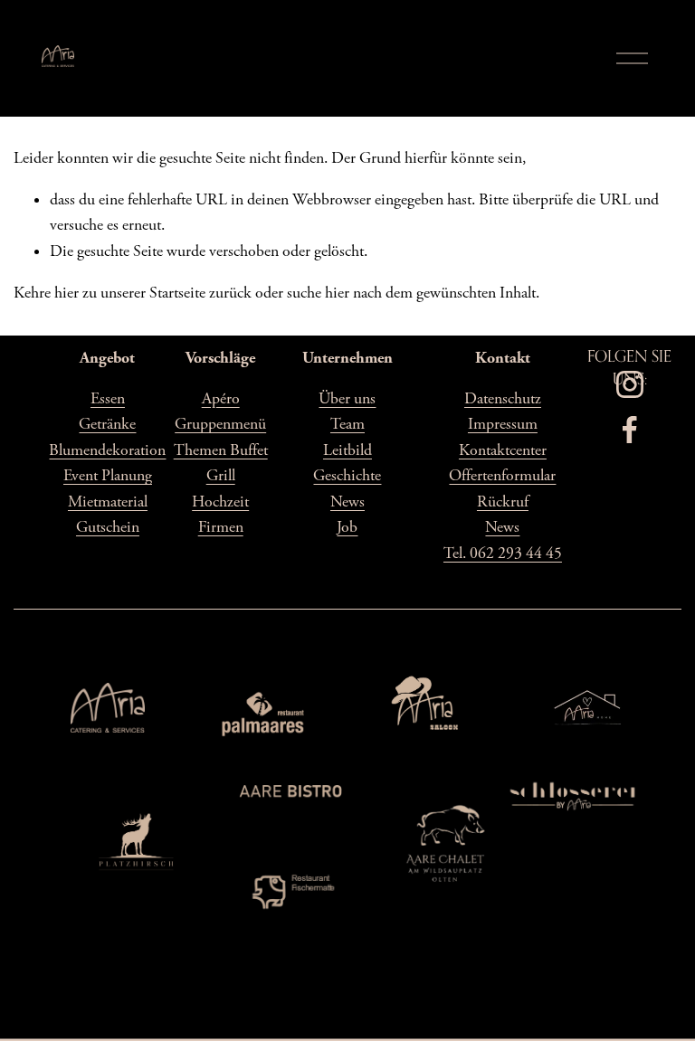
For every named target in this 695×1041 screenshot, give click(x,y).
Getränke (107, 424)
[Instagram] (629, 384)
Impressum (503, 424)
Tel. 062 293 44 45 (502, 553)
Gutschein (107, 527)
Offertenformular (502, 476)
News (347, 502)
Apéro (221, 399)
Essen (107, 399)
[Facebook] (629, 429)
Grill (220, 476)
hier (66, 293)
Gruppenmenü (220, 424)
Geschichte (347, 476)
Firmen (220, 527)
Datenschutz (502, 399)
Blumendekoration (107, 450)
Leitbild (347, 450)
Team (347, 424)
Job (347, 527)
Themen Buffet (221, 450)
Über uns (347, 399)
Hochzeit (220, 502)
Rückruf (502, 502)
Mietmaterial (108, 502)
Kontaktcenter (503, 450)
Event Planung (107, 476)
